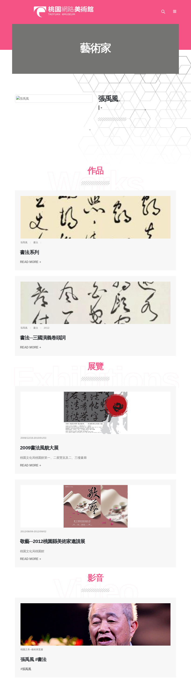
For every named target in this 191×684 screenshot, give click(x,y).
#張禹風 (25, 669)
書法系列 (29, 252)
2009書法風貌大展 (39, 448)
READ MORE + (30, 262)
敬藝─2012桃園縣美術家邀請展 (52, 541)
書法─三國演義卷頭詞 (42, 337)
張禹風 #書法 (33, 659)
